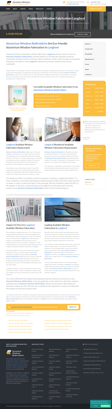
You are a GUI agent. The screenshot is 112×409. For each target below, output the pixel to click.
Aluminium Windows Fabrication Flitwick (19, 326)
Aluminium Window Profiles (54, 368)
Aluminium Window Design (54, 362)
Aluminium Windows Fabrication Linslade (20, 332)
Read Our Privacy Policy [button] (104, 403)
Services (23, 9)
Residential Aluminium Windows (72, 378)
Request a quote (96, 9)
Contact (49, 9)
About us (88, 44)
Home (8, 9)
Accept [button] (105, 405)
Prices (31, 9)
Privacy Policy (57, 406)
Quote (87, 69)
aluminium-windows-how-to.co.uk (93, 372)
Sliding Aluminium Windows (37, 398)
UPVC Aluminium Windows (54, 356)
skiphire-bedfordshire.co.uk (91, 357)
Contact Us (72, 307)
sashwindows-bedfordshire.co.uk (93, 353)
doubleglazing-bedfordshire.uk (92, 365)
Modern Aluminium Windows (54, 386)
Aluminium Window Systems (37, 374)
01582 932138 (73, 4)
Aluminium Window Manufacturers (37, 356)
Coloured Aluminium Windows (55, 374)
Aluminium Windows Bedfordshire (18, 320)
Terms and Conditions (47, 406)
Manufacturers (89, 59)
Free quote (39, 9)
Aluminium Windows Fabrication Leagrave (18, 315)
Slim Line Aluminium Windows (38, 368)
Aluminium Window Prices (54, 398)
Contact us (88, 74)
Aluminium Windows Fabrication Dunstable (20, 323)
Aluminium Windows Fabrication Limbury (57, 329)
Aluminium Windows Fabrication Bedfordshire (59, 320)
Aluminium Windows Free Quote (72, 395)
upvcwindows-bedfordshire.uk (92, 368)
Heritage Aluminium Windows (55, 380)
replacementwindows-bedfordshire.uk (94, 361)
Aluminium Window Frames (37, 350)
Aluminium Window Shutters (72, 384)
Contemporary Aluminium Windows (54, 392)
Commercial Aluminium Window (73, 390)
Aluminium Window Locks (37, 386)
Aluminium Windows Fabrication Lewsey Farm (59, 326)
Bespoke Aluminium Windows (55, 350)
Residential (88, 54)
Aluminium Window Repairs (37, 392)
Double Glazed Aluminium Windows (72, 372)
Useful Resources (91, 344)
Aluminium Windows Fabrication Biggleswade (58, 323)
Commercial (89, 49)
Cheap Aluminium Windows (37, 380)
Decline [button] (95, 405)
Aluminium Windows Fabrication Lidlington (20, 329)
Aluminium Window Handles (37, 362)
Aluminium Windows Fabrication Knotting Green (19, 313)
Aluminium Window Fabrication (72, 362)
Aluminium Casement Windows (72, 356)
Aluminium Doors (71, 367)
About (15, 9)
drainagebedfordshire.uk (90, 349)
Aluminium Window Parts (72, 350)
